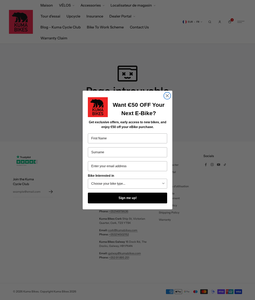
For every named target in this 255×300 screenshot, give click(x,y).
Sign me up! (128, 198)
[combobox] (126, 183)
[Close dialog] (167, 95)
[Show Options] (163, 183)
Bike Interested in (101, 175)
